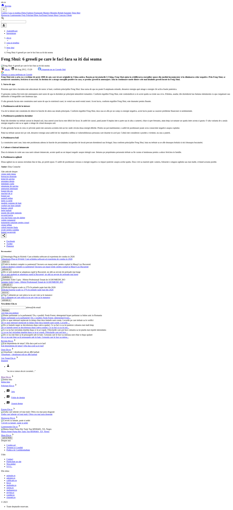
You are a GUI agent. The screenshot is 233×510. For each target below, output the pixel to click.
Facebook (10, 241)
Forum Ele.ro (6, 409)
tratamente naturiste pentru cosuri (15, 222)
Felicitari (30, 15)
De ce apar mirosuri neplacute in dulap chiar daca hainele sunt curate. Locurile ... (35, 322)
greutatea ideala (7, 181)
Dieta (23, 13)
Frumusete (38, 13)
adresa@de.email (33, 307)
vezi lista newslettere (10, 313)
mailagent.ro (11, 490)
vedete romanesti (8, 220)
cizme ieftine (6, 225)
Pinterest (10, 246)
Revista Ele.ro (7, 341)
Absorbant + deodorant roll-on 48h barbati (19, 354)
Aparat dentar (17, 403)
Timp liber (76, 13)
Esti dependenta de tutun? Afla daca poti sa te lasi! (22, 346)
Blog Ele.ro (6, 377)
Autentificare (12, 31)
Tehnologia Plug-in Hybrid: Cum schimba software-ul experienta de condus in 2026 (36, 259)
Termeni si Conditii (14, 447)
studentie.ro (11, 485)
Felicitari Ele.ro (7, 386)
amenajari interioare (9, 188)
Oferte (69, 15)
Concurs (62, 15)
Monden (54, 13)
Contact (9, 459)
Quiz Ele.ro (6, 349)
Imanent (4, 360)
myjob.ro (10, 492)
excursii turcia (7, 215)
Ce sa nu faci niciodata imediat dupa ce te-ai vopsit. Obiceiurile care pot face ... (34, 332)
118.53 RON (7, 438)
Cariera (4, 13)
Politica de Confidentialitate (18, 450)
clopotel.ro (11, 497)
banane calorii (7, 208)
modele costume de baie (11, 203)
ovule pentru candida (10, 230)
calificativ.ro (11, 480)
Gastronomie (15, 15)
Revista (7, 6)
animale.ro (10, 475)
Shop (56, 15)
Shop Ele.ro (6, 435)
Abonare (5, 310)
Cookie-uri (11, 445)
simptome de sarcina (9, 186)
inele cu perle (6, 201)
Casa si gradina (14, 13)
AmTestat (43, 15)
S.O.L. (9, 466)
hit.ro (8, 483)
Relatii (61, 13)
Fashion (30, 13)
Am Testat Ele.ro (8, 358)
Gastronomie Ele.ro (9, 427)
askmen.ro (10, 478)
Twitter (9, 244)
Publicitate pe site (13, 461)
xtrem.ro (10, 488)
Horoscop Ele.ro (8, 418)
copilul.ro (10, 495)
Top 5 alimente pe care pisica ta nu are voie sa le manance (25, 297)
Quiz (23, 15)
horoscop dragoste (9, 176)
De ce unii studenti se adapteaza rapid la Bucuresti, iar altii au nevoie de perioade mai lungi (39, 274)
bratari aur (5, 196)
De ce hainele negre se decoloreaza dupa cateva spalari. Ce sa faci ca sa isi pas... (35, 327)
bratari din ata (7, 191)
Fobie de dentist (18, 397)
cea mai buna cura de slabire (13, 218)
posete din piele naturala (11, 213)
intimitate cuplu (7, 184)
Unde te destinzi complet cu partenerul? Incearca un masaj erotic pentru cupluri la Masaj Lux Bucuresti (44, 267)
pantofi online (7, 198)
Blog (36, 15)
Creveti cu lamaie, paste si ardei (14, 423)
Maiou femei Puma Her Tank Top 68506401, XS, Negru (25, 431)
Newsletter (11, 464)
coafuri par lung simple (11, 205)
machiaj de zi (6, 193)
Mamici (46, 13)
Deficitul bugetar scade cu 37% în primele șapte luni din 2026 (27, 290)
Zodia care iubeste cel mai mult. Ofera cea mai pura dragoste (26, 414)
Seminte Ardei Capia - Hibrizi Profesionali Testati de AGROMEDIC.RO (32, 282)
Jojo (13, 391)
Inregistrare (11, 33)
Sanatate (68, 13)
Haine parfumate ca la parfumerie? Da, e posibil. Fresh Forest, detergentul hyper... (36, 318)
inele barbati (6, 210)
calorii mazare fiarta (9, 227)
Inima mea (5, 382)
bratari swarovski (8, 232)
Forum (50, 15)
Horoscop (5, 15)
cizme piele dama (8, 174)
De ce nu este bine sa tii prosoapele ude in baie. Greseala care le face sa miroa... (35, 337)
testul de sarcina (8, 179)
